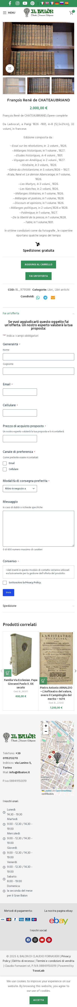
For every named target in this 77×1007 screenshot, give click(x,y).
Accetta (38, 1000)
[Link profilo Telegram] (45, 298)
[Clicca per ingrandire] (10, 68)
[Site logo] (38, 12)
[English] (47, 3)
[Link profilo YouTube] (25, 3)
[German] (57, 3)
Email (8, 384)
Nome (6, 350)
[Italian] (42, 3)
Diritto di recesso (23, 961)
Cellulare (10, 405)
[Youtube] (42, 940)
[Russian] (62, 3)
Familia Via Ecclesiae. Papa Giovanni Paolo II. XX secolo (20, 684)
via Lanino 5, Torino (17, 765)
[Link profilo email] (53, 298)
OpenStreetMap (63, 790)
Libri (50, 289)
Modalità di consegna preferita (26, 481)
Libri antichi (62, 289)
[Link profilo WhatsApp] (38, 298)
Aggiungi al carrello (38, 265)
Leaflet (47, 790)
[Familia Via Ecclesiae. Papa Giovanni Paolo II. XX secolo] (20, 654)
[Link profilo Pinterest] (32, 3)
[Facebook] (28, 940)
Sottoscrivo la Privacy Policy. (25, 583)
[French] (52, 3)
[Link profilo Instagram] (17, 3)
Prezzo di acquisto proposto (24, 426)
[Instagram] (35, 940)
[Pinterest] (49, 940)
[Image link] (58, 920)
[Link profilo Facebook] (10, 3)
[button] (6, 49)
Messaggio (10, 502)
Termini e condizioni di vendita (55, 961)
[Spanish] (66, 3)
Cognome (8, 364)
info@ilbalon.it (19, 772)
